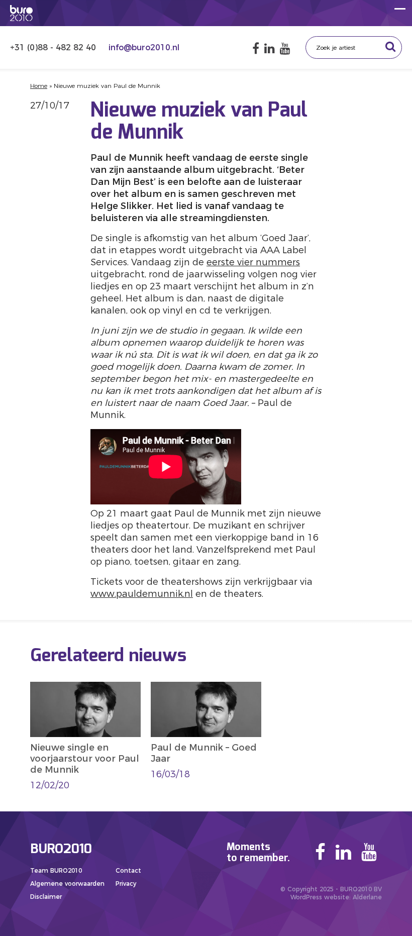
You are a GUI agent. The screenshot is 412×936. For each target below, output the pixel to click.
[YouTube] (285, 48)
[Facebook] (255, 48)
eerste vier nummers (253, 262)
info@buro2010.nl (144, 47)
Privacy (126, 883)
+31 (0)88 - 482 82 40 (54, 47)
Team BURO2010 (56, 870)
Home (38, 85)
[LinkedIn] (269, 48)
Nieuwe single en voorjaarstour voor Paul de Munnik (84, 758)
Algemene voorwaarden (67, 883)
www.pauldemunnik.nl (141, 593)
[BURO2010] (21, 13)
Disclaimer (46, 896)
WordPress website (319, 897)
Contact (128, 870)
